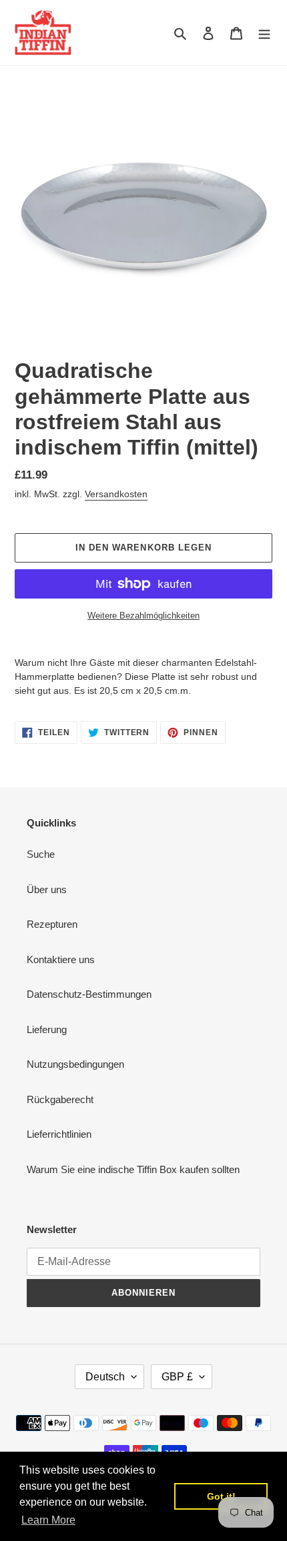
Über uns (47, 889)
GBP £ (177, 1376)
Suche (41, 854)
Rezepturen (52, 924)
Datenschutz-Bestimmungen (89, 994)
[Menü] (264, 33)
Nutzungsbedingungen (75, 1064)
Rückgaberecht (60, 1099)
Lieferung (47, 1029)
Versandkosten (116, 494)
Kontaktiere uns (61, 959)
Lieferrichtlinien (59, 1134)
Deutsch (105, 1376)
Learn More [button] (48, 1520)
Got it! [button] (221, 1496)
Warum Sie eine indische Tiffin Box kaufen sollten (133, 1169)
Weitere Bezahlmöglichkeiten (143, 616)
